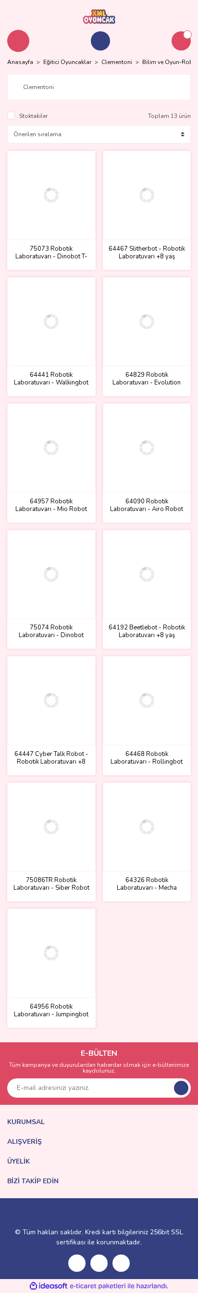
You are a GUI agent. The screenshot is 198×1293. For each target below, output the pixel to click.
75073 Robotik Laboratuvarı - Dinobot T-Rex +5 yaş (51, 252)
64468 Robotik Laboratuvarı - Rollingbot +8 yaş (147, 758)
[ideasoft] (48, 1286)
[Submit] (181, 1088)
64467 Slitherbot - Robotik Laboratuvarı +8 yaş (147, 252)
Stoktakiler (33, 116)
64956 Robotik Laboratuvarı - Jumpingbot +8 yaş (51, 1010)
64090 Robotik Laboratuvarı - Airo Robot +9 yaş (146, 505)
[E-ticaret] (98, 1285)
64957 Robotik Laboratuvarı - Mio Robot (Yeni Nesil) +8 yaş (51, 505)
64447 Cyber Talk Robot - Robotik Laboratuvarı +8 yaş (51, 758)
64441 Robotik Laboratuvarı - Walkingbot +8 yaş (51, 378)
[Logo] (99, 16)
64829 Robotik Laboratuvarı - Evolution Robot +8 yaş (146, 378)
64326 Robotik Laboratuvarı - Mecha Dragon (147, 884)
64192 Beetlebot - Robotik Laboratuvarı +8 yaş (147, 631)
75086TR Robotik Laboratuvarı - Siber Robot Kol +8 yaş (51, 884)
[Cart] (181, 41)
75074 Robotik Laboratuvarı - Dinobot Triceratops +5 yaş (51, 631)
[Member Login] (100, 41)
